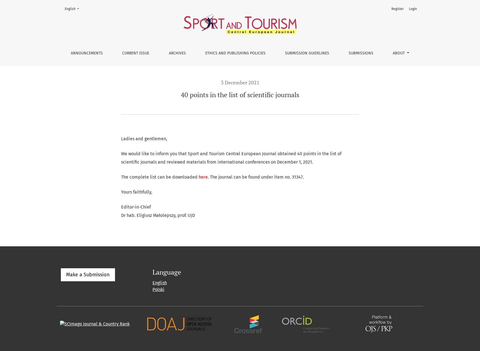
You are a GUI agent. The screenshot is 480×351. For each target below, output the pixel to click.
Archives (177, 53)
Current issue (135, 53)
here (203, 177)
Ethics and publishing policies (235, 53)
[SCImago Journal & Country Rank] (95, 324)
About (399, 53)
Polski (158, 289)
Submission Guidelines (307, 53)
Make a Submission (88, 275)
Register (397, 9)
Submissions (361, 53)
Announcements (87, 53)
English (73, 9)
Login (413, 9)
